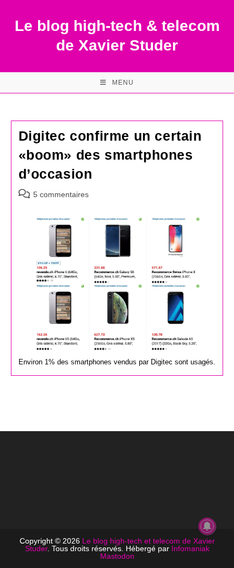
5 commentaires (61, 194)
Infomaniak (190, 548)
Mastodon (117, 556)
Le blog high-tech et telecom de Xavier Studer (120, 545)
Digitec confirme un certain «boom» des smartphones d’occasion (110, 154)
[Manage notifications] (207, 526)
